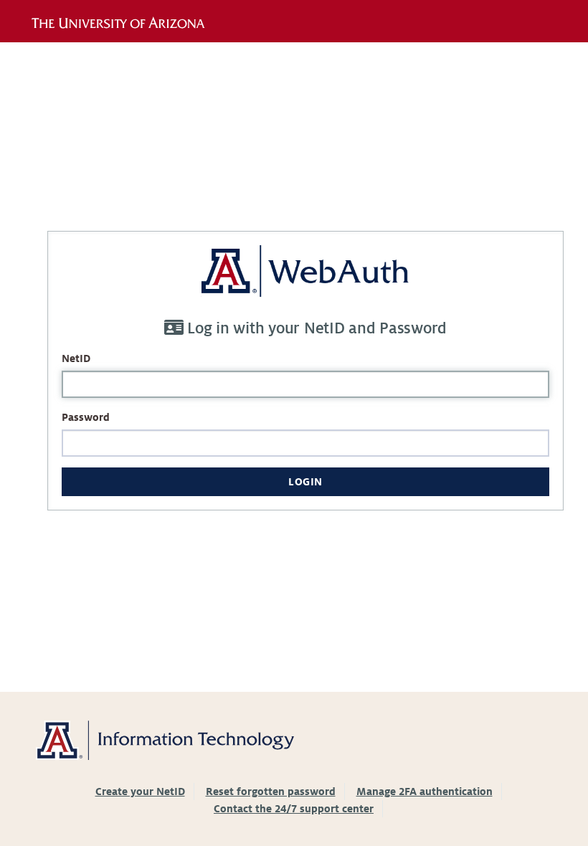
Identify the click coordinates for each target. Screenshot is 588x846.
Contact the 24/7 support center (294, 808)
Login (305, 482)
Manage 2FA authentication (424, 791)
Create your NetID (140, 791)
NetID (76, 358)
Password (86, 417)
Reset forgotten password (271, 791)
